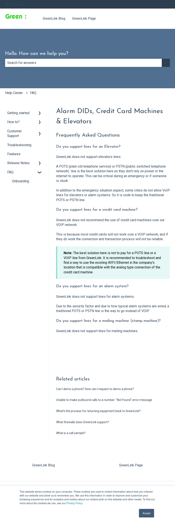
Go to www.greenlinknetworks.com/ (139, 18)
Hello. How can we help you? (36, 53)
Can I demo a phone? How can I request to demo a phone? (95, 389)
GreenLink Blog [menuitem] (43, 465)
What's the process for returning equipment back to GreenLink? (98, 411)
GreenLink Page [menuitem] (131, 465)
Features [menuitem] (13, 154)
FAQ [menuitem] (10, 172)
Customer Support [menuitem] (14, 133)
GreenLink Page (84, 18)
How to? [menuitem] (13, 122)
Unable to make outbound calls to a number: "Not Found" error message (104, 400)
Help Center (14, 93)
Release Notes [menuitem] (18, 163)
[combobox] (83, 63)
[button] (39, 113)
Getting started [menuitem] (18, 113)
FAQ (33, 93)
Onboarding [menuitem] (20, 181)
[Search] (166, 63)
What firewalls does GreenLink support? (82, 422)
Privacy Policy (74, 503)
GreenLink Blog (54, 18)
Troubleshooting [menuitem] (19, 145)
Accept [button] (146, 513)
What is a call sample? (71, 433)
